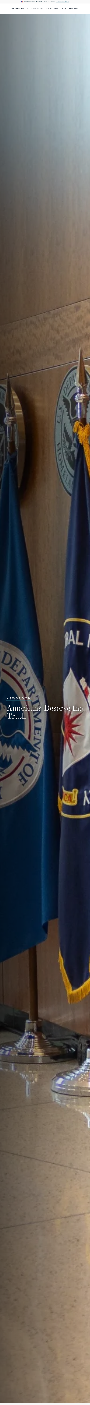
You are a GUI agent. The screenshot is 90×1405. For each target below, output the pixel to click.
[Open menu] (86, 8)
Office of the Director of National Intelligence (45, 9)
